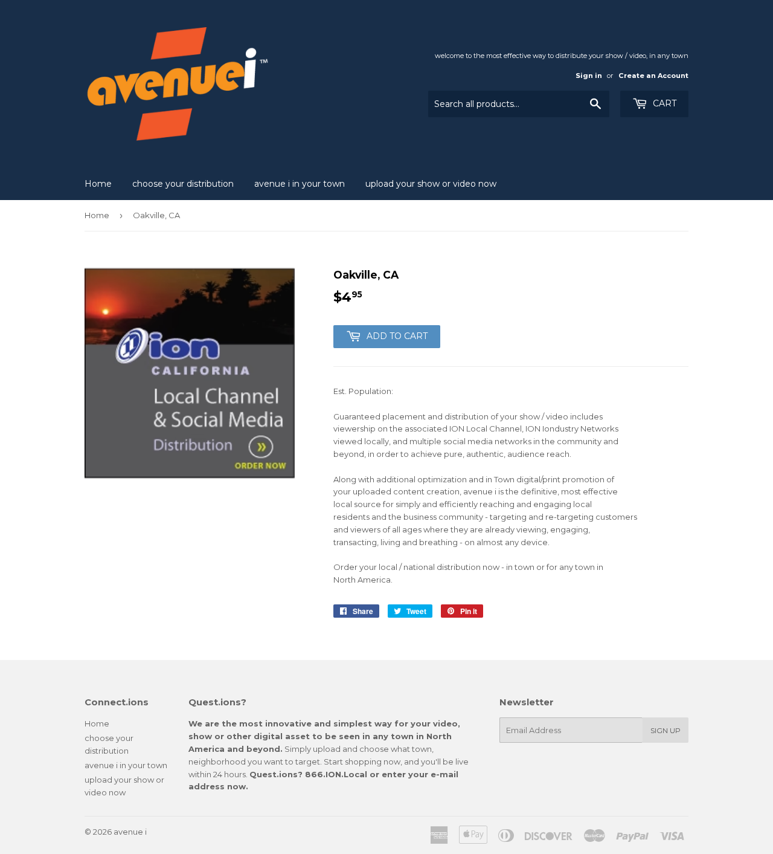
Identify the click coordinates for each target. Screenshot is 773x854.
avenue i (130, 831)
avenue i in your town (299, 183)
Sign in (589, 75)
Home (98, 183)
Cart (663, 103)
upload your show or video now (430, 183)
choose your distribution (183, 183)
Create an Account (653, 75)
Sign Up (665, 730)
